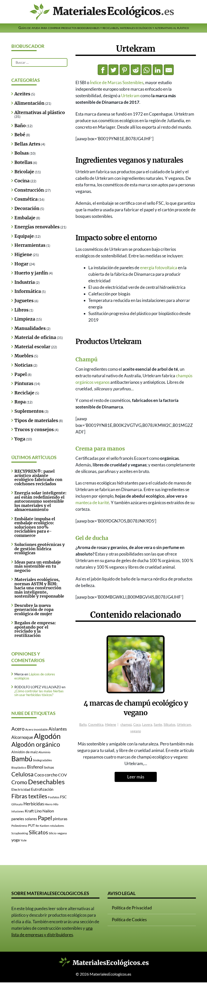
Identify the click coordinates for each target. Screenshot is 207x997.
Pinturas (23, 383)
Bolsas (21, 153)
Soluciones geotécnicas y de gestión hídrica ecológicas (39, 548)
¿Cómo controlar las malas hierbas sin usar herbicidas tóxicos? (39, 693)
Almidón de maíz (24, 752)
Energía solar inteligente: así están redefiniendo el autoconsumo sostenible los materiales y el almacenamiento (40, 501)
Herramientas (29, 245)
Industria (24, 282)
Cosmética (96, 725)
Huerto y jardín (31, 273)
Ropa (20, 402)
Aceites (22, 94)
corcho (51, 774)
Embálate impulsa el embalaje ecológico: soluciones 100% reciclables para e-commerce (34, 527)
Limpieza (24, 319)
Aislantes (57, 729)
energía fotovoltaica (158, 267)
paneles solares (24, 819)
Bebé (19, 134)
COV (62, 774)
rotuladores (57, 825)
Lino (38, 811)
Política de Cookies (129, 919)
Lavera (147, 725)
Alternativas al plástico (39, 112)
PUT (31, 825)
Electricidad (20, 789)
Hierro (49, 804)
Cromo (19, 782)
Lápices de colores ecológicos (34, 676)
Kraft (29, 810)
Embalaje (24, 218)
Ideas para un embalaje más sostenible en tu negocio (37, 566)
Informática (27, 291)
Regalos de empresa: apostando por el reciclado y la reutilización (35, 629)
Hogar (21, 264)
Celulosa (22, 774)
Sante (158, 725)
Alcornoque (22, 737)
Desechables (46, 782)
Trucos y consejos (34, 429)
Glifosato (17, 804)
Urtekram (130, 95)
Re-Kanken (42, 825)
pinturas (60, 818)
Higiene (110, 725)
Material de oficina (35, 337)
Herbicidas (33, 803)
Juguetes (24, 300)
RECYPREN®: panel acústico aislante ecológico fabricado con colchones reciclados (38, 477)
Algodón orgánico (35, 744)
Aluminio (44, 752)
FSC (63, 797)
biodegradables (42, 760)
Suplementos (29, 411)
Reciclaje (24, 393)
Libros (21, 310)
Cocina (22, 181)
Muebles (23, 356)
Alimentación (29, 103)
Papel (20, 374)
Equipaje (24, 236)
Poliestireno (19, 826)
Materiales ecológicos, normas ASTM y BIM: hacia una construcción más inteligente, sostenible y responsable (39, 588)
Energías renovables (37, 227)
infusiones (17, 811)
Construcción (29, 190)
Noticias (23, 365)
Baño (83, 725)
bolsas (49, 767)
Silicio (53, 833)
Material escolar (32, 347)
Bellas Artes (27, 144)
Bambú (21, 759)
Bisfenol (35, 767)
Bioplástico (18, 767)
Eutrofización (42, 789)
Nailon (48, 810)
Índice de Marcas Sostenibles (116, 82)
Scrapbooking (19, 833)
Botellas (23, 162)
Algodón (47, 736)
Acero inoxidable (36, 729)
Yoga (19, 439)
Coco (137, 725)
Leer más (135, 776)
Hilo (55, 804)
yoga (15, 839)
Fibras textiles (29, 796)
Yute (23, 840)
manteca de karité (92, 502)
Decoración (26, 208)
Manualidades (30, 328)
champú (126, 725)
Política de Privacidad (132, 907)
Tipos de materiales (36, 420)
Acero (17, 729)
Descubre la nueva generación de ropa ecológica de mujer (34, 609)
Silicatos (169, 725)
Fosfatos (53, 797)
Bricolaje (24, 172)
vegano (135, 731)
